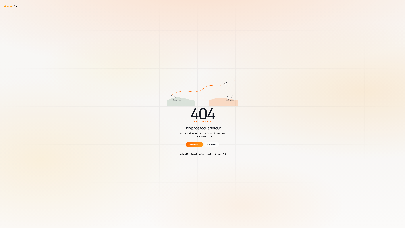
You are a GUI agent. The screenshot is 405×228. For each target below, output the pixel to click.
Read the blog (211, 144)
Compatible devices (197, 154)
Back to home (194, 144)
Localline (209, 154)
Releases (218, 154)
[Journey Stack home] (11, 6)
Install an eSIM (184, 154)
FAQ (224, 154)
